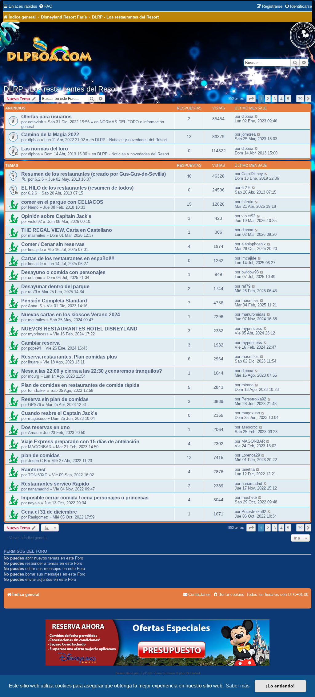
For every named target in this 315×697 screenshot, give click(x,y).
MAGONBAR (39, 447)
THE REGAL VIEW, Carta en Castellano (66, 230)
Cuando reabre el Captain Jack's (59, 413)
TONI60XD (37, 475)
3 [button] (274, 98)
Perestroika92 (253, 399)
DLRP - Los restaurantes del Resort (62, 89)
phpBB (145, 673)
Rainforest (33, 469)
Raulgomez (38, 517)
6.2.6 (39, 179)
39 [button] (300, 98)
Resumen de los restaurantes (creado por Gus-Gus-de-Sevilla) (93, 174)
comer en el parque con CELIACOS (62, 202)
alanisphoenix (253, 244)
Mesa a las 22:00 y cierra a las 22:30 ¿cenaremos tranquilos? (91, 371)
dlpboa (247, 116)
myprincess (38, 334)
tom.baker (37, 390)
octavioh (35, 122)
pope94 (34, 348)
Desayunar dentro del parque (55, 286)
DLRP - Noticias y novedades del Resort (131, 139)
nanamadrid (38, 489)
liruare (33, 362)
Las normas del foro (44, 148)
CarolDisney (252, 173)
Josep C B (37, 460)
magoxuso (37, 418)
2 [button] (268, 98)
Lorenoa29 (250, 455)
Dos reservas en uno (45, 427)
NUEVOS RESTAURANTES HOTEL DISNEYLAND (79, 328)
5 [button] (288, 98)
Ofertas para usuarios (46, 116)
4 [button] (281, 98)
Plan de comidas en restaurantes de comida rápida (80, 385)
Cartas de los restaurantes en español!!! (67, 258)
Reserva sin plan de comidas (55, 399)
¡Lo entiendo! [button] (280, 685)
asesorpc (249, 427)
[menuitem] (45, 6)
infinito (247, 201)
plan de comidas (40, 455)
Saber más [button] (237, 685)
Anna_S (35, 306)
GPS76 (34, 404)
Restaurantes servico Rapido (55, 483)
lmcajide (35, 249)
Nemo (33, 207)
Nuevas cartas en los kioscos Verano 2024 (70, 314)
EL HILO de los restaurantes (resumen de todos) (77, 188)
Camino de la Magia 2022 (50, 134)
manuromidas (253, 314)
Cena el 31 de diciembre (49, 512)
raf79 (32, 291)
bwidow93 (250, 272)
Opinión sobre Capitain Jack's (56, 216)
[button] (251, 98)
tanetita (248, 469)
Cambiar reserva (40, 343)
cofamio (35, 277)
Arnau (33, 432)
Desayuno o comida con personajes (63, 272)
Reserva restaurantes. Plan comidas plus (69, 356)
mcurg (33, 376)
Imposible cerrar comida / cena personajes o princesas (85, 497)
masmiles (36, 235)
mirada (247, 385)
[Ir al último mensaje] (256, 116)
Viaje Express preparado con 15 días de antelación (80, 441)
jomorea (248, 134)
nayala (34, 503)
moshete (249, 497)
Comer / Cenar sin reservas (53, 244)
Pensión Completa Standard (54, 300)
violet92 (35, 221)
